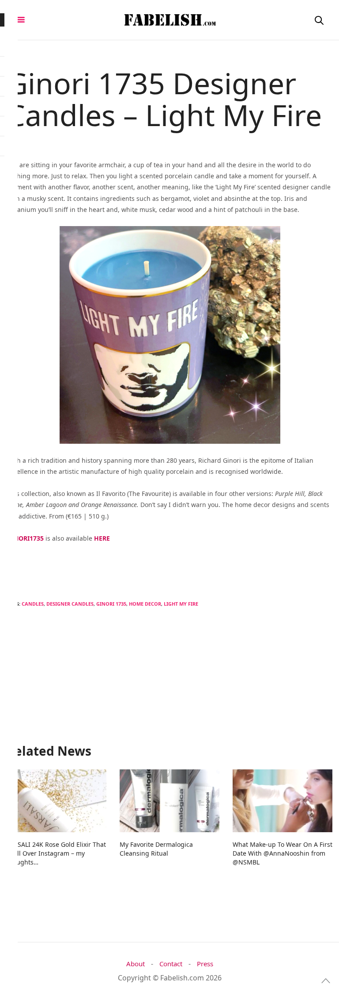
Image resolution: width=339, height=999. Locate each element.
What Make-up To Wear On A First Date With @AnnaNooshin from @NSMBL (282, 853)
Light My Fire (181, 603)
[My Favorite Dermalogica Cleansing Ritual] (169, 800)
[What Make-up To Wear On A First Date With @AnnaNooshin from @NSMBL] (282, 800)
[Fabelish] (169, 19)
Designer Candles (70, 603)
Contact (170, 964)
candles (33, 603)
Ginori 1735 (111, 603)
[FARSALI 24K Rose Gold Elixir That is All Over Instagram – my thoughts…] (56, 800)
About (135, 964)
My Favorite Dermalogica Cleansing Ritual (156, 848)
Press (205, 964)
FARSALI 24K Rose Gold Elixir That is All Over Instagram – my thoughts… (56, 853)
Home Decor (145, 603)
